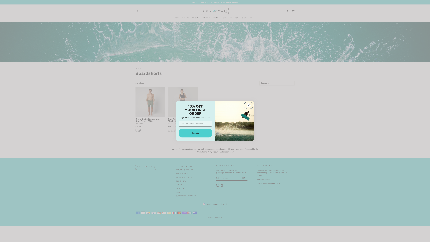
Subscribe (195, 133)
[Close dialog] (248, 105)
